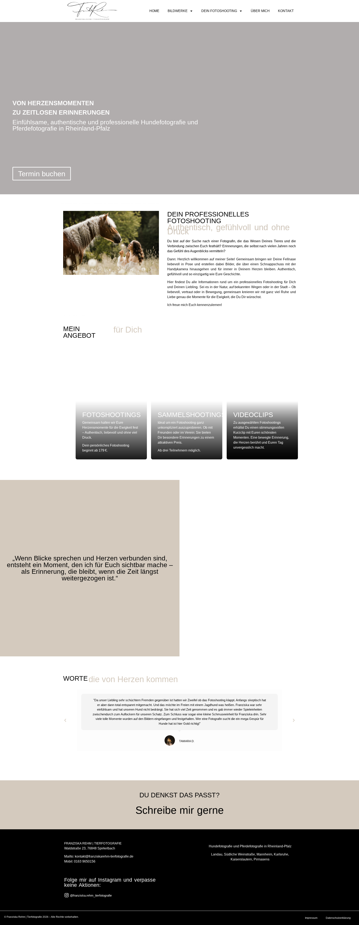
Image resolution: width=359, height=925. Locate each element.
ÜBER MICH (260, 11)
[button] (65, 720)
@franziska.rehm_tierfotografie (91, 895)
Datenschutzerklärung (338, 917)
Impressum (311, 917)
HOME (154, 11)
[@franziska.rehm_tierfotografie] (66, 895)
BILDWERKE (178, 11)
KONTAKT (286, 11)
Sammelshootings (192, 414)
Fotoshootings (111, 414)
